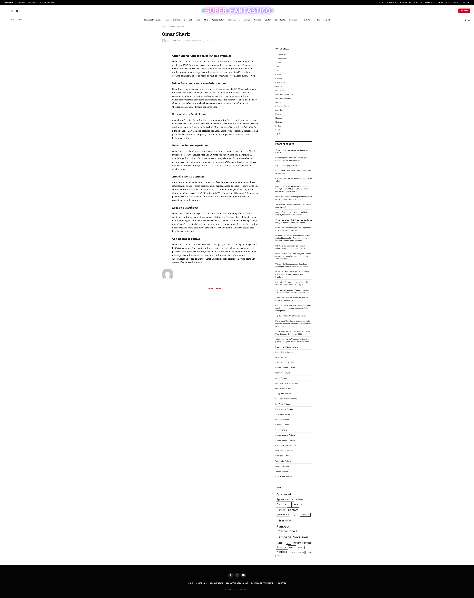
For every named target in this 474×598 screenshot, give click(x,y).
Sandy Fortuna (281, 430)
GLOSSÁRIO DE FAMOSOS (424, 2)
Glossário (171, 26)
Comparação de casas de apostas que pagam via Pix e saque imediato (45, 2)
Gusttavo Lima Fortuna (284, 388)
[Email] (153, 80)
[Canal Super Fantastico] (237, 11)
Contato (464, 11)
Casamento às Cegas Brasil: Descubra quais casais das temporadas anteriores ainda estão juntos (293, 308)
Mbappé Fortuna (282, 419)
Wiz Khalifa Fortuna (283, 461)
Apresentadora (234, 20)
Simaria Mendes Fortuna (285, 440)
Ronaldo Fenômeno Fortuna (286, 399)
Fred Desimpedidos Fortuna (286, 383)
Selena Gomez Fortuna (284, 414)
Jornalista (305, 20)
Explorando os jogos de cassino (288, 165)
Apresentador (218, 20)
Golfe (288, 543)
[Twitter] (153, 63)
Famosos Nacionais (152, 20)
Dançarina (279, 86)
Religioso (279, 130)
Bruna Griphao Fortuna (284, 352)
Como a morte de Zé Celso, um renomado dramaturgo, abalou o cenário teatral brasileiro (292, 274)
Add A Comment (215, 288)
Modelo (317, 20)
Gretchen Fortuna (282, 466)
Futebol (280, 543)
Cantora (257, 20)
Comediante (280, 20)
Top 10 (327, 20)
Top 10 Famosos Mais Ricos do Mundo (290, 316)
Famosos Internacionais (175, 20)
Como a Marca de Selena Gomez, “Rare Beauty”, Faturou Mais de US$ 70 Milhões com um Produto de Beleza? (292, 188)
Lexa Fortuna (280, 357)
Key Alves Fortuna (282, 404)
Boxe (302, 505)
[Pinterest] (153, 75)
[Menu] (469, 20)
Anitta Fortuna (281, 378)
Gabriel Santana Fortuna (285, 368)
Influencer (293, 20)
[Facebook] (153, 58)
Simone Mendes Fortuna (285, 435)
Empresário (279, 90)
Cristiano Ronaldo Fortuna (285, 445)
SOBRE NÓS (391, 2)
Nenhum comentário (194, 41)
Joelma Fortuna (281, 471)
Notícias (278, 122)
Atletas (247, 20)
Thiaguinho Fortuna (283, 393)
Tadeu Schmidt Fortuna (284, 362)
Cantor (268, 20)
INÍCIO (381, 2)
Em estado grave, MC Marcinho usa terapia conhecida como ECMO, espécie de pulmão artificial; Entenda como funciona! (292, 238)
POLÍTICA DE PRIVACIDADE (447, 2)
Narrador (279, 118)
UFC (277, 556)
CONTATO (465, 2)
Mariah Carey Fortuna (284, 409)
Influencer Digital (282, 106)
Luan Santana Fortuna (284, 451)
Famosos (284, 520)
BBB (190, 20)
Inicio (163, 26)
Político (278, 126)
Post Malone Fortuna (283, 476)
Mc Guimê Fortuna (282, 373)
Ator (198, 20)
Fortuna (278, 102)
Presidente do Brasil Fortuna (286, 347)
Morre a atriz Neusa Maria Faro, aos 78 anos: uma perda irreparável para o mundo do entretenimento (293, 256)
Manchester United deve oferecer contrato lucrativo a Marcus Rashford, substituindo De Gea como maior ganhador (293, 323)
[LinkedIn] (153, 69)
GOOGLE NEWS (405, 2)
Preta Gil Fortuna (282, 425)
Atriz (206, 20)
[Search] (465, 20)
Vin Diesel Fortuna (282, 456)
